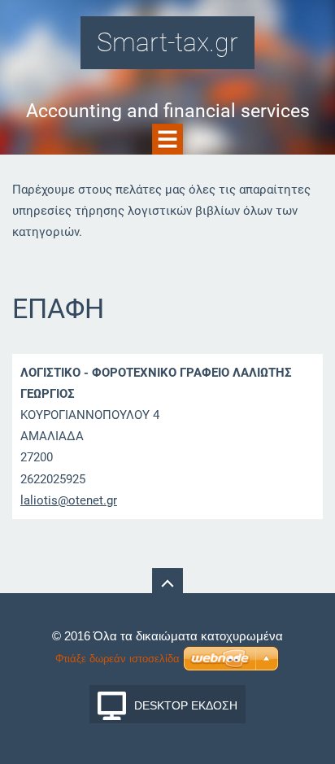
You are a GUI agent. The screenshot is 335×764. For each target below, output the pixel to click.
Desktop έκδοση (185, 705)
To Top (167, 583)
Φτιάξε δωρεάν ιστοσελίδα (117, 659)
